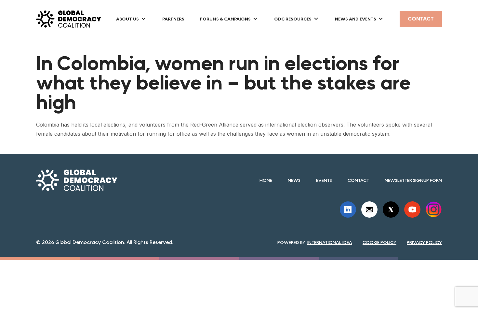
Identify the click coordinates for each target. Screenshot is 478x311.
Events (324, 180)
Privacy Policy (424, 242)
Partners (173, 19)
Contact (421, 18)
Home (265, 180)
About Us (127, 19)
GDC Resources (293, 19)
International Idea (329, 242)
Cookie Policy (379, 242)
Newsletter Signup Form (413, 180)
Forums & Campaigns (225, 19)
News (294, 180)
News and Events (355, 19)
